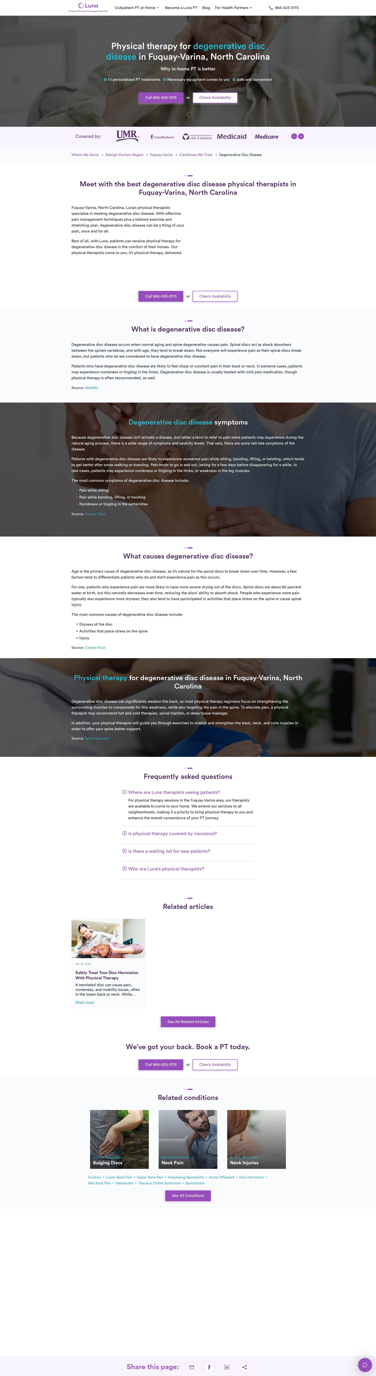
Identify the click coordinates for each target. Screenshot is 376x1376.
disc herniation (252, 1177)
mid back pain (100, 1183)
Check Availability (215, 98)
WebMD (91, 388)
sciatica (95, 1177)
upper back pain (150, 1177)
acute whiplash (222, 1177)
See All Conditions (188, 1196)
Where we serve (85, 155)
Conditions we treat (195, 155)
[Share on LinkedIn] (227, 1367)
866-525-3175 (287, 8)
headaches (125, 1183)
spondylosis (194, 1183)
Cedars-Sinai (95, 514)
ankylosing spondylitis (186, 1177)
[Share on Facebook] (209, 1367)
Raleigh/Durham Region (124, 155)
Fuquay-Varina (161, 155)
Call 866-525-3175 (161, 98)
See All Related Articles (188, 1022)
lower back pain (119, 1177)
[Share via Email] (192, 1367)
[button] (294, 136)
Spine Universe (97, 738)
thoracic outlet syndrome (160, 1183)
